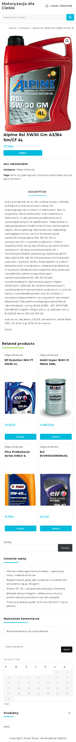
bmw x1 (15, 175)
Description (37, 191)
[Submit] (70, 17)
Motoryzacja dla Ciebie (18, 5)
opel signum (28, 175)
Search (66, 649)
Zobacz (23, 153)
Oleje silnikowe (25, 169)
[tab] (38, 192)
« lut (6, 703)
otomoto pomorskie (49, 175)
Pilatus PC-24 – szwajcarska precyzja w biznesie (36, 588)
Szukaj (7, 542)
